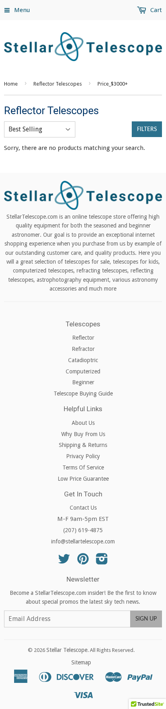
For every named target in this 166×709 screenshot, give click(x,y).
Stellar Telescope (66, 650)
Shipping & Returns (83, 445)
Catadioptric (83, 360)
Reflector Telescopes (57, 84)
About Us (83, 423)
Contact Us (83, 507)
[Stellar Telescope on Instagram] (102, 561)
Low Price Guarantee (83, 478)
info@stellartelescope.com (83, 541)
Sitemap (81, 662)
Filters (147, 129)
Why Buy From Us (83, 434)
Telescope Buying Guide (83, 393)
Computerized (83, 371)
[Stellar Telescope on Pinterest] (83, 561)
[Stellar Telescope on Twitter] (64, 561)
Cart (155, 10)
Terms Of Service (83, 467)
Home (11, 84)
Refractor (83, 349)
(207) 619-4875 (83, 530)
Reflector (83, 337)
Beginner (83, 382)
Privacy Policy (83, 456)
